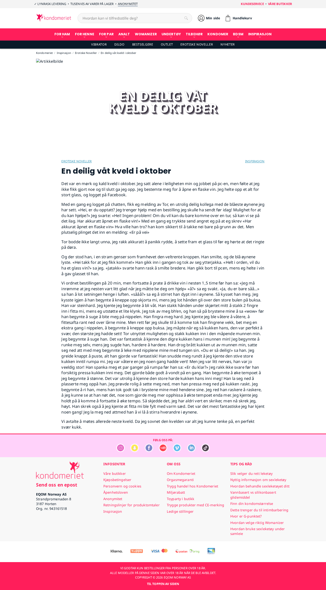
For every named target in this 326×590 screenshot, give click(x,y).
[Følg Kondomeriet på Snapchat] (134, 451)
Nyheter (228, 44)
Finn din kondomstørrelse (251, 503)
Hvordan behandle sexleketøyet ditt (259, 486)
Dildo (119, 44)
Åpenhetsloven (115, 492)
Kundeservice (252, 4)
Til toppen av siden (163, 584)
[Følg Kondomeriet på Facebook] (149, 451)
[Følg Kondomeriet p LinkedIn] (191, 451)
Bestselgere (142, 44)
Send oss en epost (56, 484)
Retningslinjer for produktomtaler (131, 505)
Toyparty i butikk (180, 499)
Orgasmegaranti (180, 479)
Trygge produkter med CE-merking (195, 505)
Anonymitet (128, 4)
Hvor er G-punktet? (246, 516)
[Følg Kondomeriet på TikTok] (205, 451)
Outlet (167, 44)
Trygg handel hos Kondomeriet (192, 486)
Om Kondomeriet (181, 473)
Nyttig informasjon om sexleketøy (258, 479)
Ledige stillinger (180, 511)
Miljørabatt (176, 492)
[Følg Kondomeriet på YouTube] (163, 451)
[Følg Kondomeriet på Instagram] (120, 451)
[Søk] (186, 18)
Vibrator (99, 44)
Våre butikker (280, 4)
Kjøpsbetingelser (117, 479)
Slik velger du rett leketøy (251, 473)
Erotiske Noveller (196, 44)
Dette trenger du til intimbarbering (259, 510)
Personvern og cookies (122, 486)
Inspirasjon (254, 161)
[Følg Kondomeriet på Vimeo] (177, 451)
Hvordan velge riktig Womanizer (257, 522)
